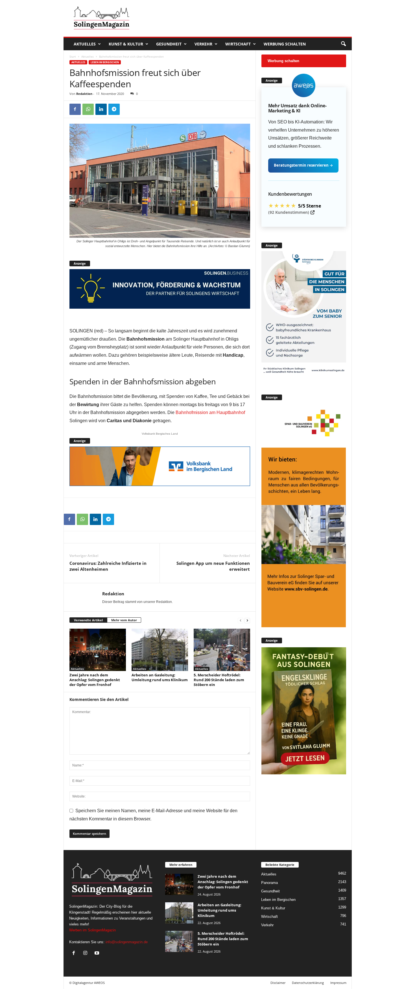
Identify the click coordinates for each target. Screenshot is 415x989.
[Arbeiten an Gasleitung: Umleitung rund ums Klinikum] (160, 650)
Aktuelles (85, 44)
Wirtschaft (238, 44)
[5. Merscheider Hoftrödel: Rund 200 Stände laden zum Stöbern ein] (222, 650)
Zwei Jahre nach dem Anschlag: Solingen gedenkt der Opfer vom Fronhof (94, 679)
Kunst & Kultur (126, 44)
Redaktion (84, 94)
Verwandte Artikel (88, 620)
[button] (343, 44)
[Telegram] (114, 109)
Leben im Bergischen (105, 62)
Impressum (338, 983)
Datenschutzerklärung (308, 983)
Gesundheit (169, 44)
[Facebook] (75, 109)
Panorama (269, 883)
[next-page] (247, 620)
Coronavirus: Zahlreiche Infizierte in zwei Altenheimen (108, 566)
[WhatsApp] (88, 109)
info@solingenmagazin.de (127, 942)
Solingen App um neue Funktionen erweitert (213, 566)
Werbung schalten (285, 44)
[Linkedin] (101, 109)
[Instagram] (86, 953)
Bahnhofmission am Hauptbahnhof (210, 412)
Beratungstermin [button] (303, 165)
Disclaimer (277, 983)
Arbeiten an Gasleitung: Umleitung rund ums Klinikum (160, 677)
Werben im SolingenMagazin (92, 930)
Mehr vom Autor (124, 620)
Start (72, 56)
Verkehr (203, 44)
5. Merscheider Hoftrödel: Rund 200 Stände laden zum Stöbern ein (219, 679)
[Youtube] (97, 953)
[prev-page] (240, 620)
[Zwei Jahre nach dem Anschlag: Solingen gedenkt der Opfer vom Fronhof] (97, 650)
